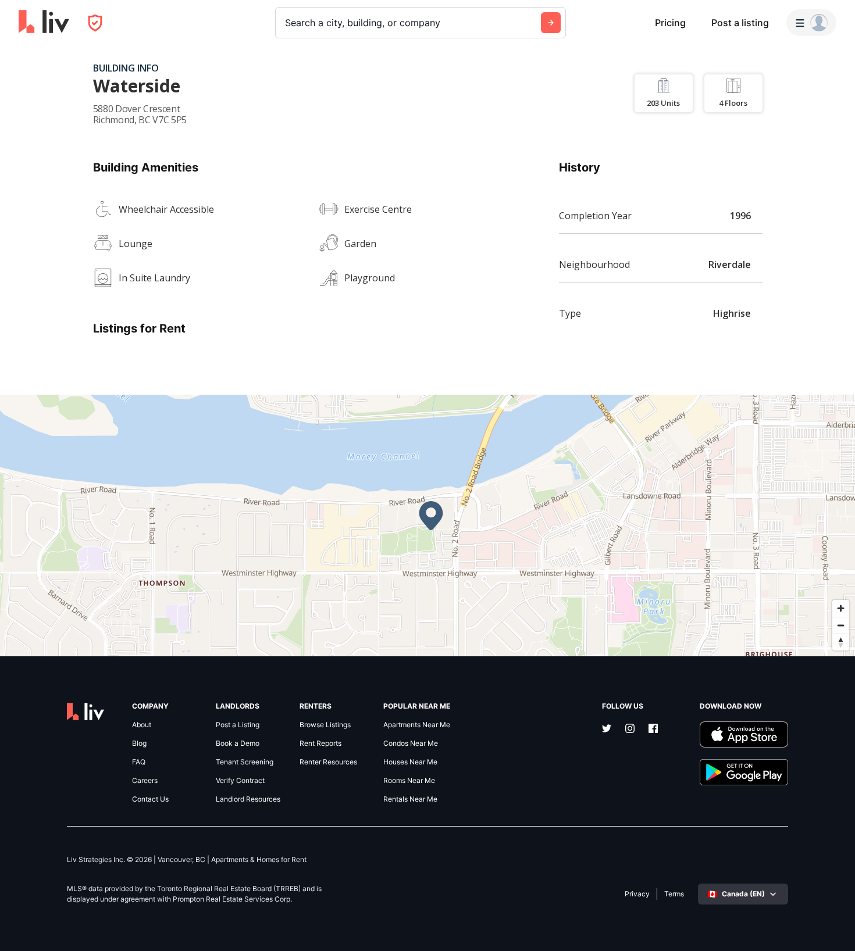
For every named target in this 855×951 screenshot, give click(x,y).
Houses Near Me (410, 762)
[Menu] (811, 22)
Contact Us (150, 799)
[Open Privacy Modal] (95, 23)
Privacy (637, 894)
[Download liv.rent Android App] (744, 772)
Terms (674, 894)
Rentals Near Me (410, 799)
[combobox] (286, 22)
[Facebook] (653, 729)
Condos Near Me (410, 743)
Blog (139, 743)
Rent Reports (320, 743)
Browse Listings (325, 724)
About (141, 724)
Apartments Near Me (416, 724)
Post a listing (740, 22)
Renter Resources (328, 762)
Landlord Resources (248, 799)
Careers (145, 780)
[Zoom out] (840, 625)
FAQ (138, 762)
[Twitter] (606, 729)
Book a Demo (237, 743)
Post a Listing (237, 724)
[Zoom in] (840, 608)
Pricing (670, 22)
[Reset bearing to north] (840, 642)
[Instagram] (630, 729)
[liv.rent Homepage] (44, 22)
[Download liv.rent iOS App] (744, 734)
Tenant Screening (244, 762)
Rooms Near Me (409, 780)
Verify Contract (240, 780)
